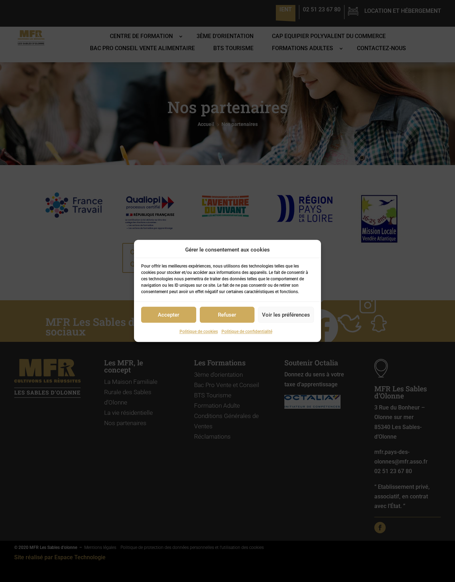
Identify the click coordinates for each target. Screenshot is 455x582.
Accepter (168, 315)
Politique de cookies (199, 331)
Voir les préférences (286, 315)
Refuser (227, 315)
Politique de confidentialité (246, 331)
